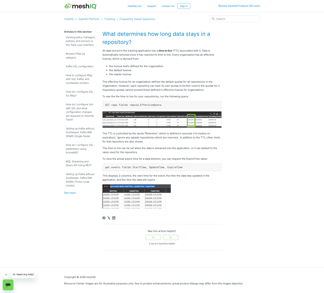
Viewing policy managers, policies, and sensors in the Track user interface (81, 41)
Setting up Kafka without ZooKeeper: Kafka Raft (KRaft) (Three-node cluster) (80, 180)
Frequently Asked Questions (137, 19)
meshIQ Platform (88, 19)
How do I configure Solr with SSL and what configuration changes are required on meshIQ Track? (79, 112)
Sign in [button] (183, 6)
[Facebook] (103, 217)
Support (151, 6)
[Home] (80, 6)
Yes (153, 237)
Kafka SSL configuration (79, 66)
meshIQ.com (134, 6)
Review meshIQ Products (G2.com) (239, 5)
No (170, 237)
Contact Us (168, 6)
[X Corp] (108, 217)
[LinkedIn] (113, 217)
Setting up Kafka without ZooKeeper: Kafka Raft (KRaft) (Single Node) (80, 132)
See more (70, 192)
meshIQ (69, 19)
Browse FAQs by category (75, 55)
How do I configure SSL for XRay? (79, 93)
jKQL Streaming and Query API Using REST (79, 163)
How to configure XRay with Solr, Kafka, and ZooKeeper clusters (79, 79)
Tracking (109, 19)
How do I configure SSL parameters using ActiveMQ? (79, 148)
